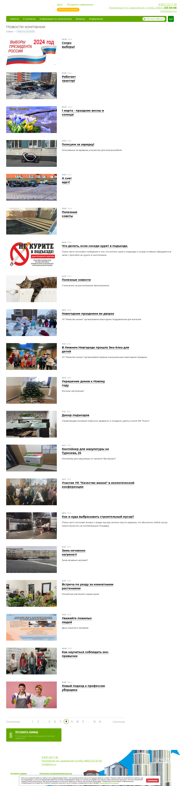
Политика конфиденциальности (56, 773)
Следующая (119, 722)
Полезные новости (76, 279)
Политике (103, 783)
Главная (9, 31)
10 (77, 721)
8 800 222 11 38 (167, 4)
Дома (59, 4)
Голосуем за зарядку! (78, 144)
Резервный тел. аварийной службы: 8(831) (143, 7)
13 (94, 721)
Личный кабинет (155, 19)
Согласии (114, 783)
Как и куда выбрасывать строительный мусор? (98, 516)
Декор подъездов (75, 415)
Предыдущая (13, 722)
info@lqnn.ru (168, 11)
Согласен (153, 780)
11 (83, 721)
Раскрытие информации (80, 4)
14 (100, 721)
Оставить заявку (18, 773)
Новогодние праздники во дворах (88, 313)
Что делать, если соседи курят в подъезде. (95, 246)
